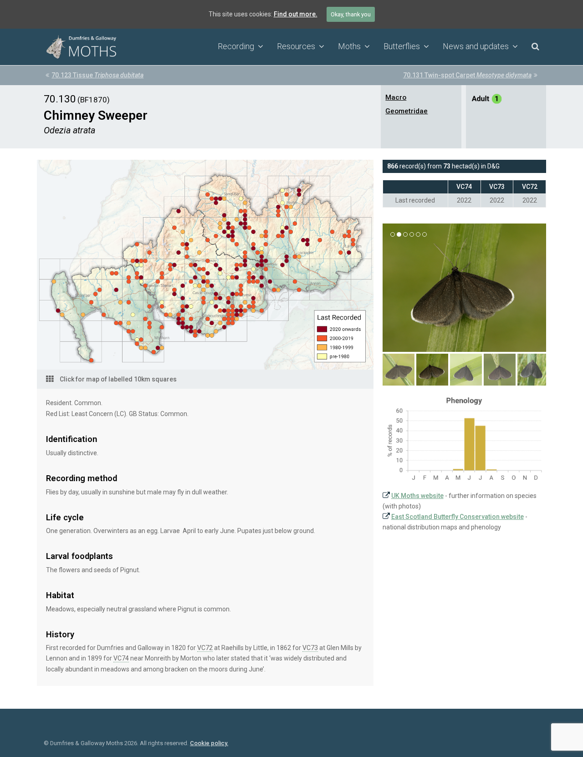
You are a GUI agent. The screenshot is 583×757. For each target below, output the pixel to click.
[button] (390, 294)
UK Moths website (417, 495)
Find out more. (295, 14)
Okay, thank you (351, 14)
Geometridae (406, 111)
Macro (395, 97)
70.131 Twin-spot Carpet (467, 75)
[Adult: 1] (486, 100)
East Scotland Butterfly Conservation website (457, 516)
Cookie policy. (209, 743)
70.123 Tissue (97, 75)
